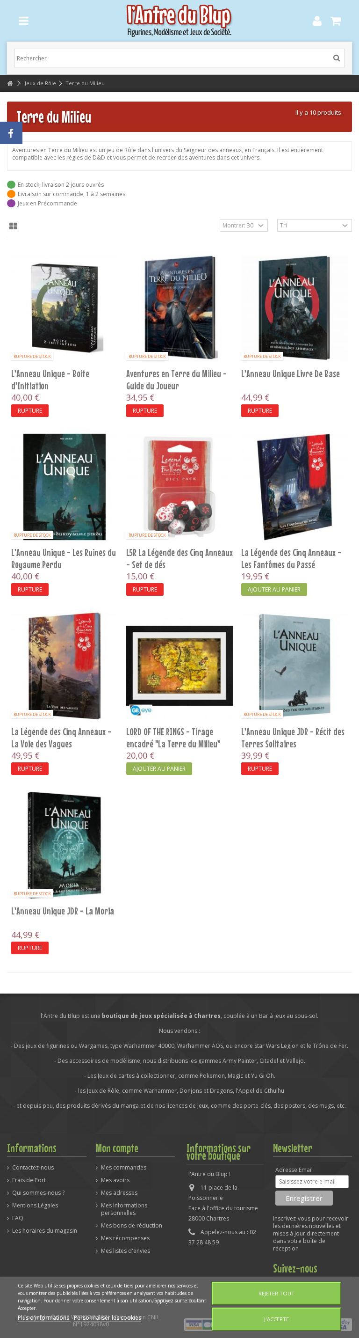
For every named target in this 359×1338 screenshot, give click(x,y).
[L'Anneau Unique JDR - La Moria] (64, 845)
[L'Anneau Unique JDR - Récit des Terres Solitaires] (294, 666)
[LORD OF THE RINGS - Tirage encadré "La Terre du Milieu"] (179, 666)
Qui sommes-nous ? (38, 1193)
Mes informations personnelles (124, 1209)
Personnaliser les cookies (107, 1318)
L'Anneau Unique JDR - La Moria (62, 911)
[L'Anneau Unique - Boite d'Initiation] (64, 308)
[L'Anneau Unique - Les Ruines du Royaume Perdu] (64, 487)
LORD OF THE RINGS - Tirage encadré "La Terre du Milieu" (173, 737)
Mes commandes (123, 1167)
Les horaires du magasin (44, 1231)
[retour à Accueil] (10, 83)
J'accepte (276, 1319)
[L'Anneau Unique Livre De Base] (294, 308)
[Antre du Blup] (179, 21)
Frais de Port (29, 1180)
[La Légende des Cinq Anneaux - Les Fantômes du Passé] (294, 487)
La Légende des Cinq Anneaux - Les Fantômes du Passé (291, 558)
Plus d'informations (44, 1318)
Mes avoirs (115, 1180)
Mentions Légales (35, 1205)
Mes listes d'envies (125, 1251)
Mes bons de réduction (131, 1225)
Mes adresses (119, 1193)
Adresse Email (294, 1170)
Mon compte (117, 1148)
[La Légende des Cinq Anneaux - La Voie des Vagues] (64, 666)
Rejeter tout (276, 1293)
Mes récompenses (125, 1238)
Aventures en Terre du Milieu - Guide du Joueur (176, 379)
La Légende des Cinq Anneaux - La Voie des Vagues (61, 737)
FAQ (17, 1218)
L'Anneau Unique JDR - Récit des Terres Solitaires (293, 737)
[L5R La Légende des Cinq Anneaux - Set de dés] (179, 487)
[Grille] (13, 226)
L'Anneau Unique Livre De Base (290, 373)
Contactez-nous (33, 1167)
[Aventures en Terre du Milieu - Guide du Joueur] (179, 308)
